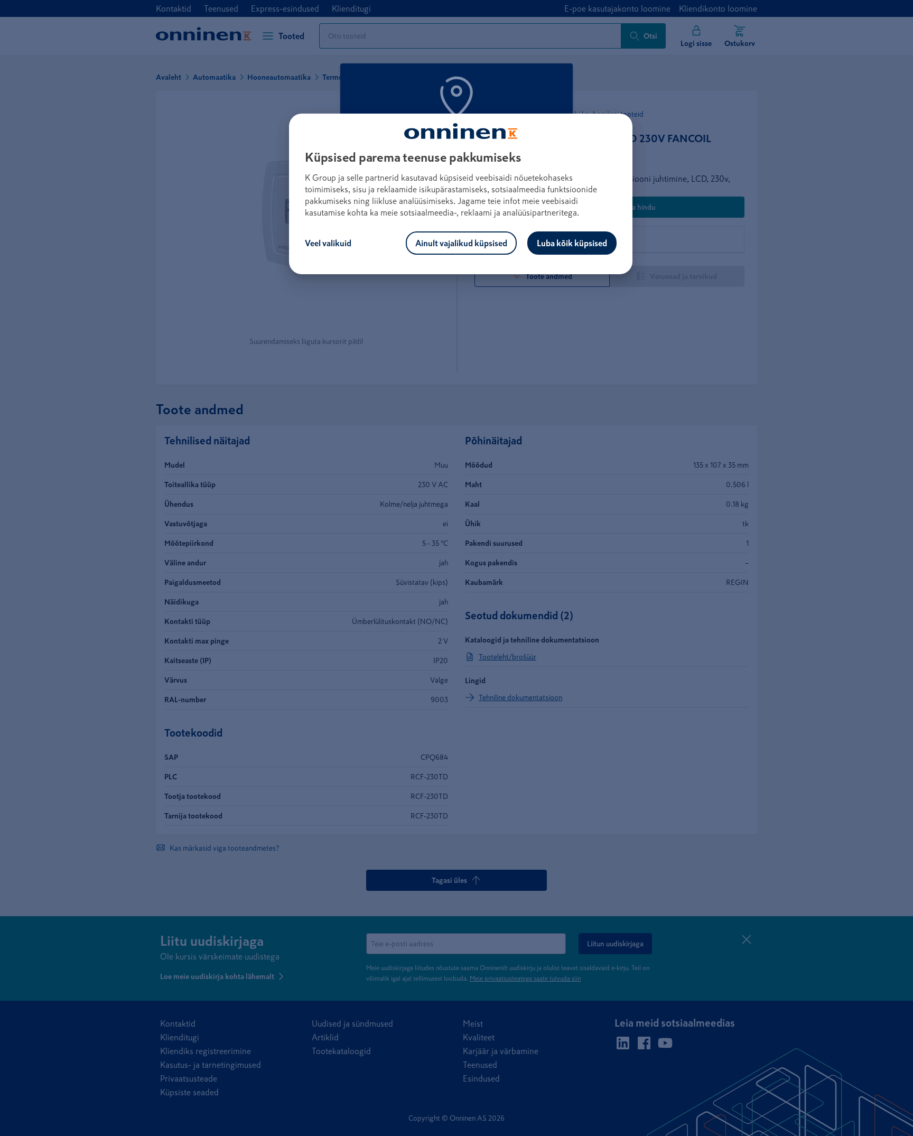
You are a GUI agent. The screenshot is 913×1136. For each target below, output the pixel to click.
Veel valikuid (328, 243)
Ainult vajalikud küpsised (461, 243)
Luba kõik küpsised (572, 243)
